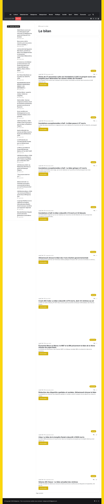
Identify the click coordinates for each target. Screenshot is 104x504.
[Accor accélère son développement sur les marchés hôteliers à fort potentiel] (11, 113)
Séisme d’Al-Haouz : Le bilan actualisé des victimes (58, 482)
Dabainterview (24, 14)
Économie (83, 14)
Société (64, 14)
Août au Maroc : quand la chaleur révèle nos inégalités (24, 94)
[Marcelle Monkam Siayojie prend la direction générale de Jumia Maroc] (11, 214)
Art (10, 14)
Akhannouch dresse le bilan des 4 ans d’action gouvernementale (63, 258)
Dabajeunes (33, 14)
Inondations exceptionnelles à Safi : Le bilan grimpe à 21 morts (63, 168)
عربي (89, 14)
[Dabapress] (52, 5)
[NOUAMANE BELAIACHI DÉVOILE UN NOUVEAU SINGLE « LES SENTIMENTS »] (11, 85)
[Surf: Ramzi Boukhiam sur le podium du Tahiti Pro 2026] (11, 77)
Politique (57, 14)
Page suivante (39, 493)
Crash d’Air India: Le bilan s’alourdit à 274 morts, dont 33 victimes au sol (66, 301)
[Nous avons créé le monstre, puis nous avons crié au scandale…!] (11, 43)
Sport (70, 14)
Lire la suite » (43, 84)
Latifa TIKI (41, 74)
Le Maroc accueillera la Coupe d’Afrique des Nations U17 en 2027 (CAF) (24, 149)
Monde (51, 14)
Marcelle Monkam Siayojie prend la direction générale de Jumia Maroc (24, 213)
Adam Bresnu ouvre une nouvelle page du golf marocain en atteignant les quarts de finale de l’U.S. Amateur (24, 33)
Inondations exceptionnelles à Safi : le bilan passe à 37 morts (62, 123)
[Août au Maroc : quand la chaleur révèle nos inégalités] (11, 94)
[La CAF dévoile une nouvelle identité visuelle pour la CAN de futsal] (11, 142)
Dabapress (16, 501)
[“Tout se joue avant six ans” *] (11, 177)
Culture (16, 14)
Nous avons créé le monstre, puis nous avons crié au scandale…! (24, 43)
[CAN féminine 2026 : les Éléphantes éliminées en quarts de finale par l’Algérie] (11, 167)
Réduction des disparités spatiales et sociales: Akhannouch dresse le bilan (67, 392)
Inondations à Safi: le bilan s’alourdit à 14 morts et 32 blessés (62, 213)
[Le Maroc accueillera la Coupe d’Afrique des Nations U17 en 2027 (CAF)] (11, 150)
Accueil (41, 26)
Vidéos (76, 14)
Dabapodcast (43, 14)
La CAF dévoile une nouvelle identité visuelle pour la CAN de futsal (24, 141)
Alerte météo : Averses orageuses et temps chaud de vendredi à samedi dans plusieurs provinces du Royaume (24, 103)
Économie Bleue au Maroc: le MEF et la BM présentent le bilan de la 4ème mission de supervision (67, 346)
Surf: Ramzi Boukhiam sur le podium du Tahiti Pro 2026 (24, 76)
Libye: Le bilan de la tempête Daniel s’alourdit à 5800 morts (61, 437)
